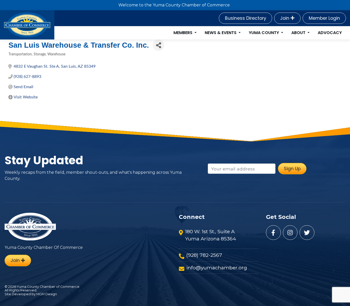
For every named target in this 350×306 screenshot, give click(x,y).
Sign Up (292, 169)
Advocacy (330, 33)
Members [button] (183, 33)
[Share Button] (158, 45)
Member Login (324, 18)
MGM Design (46, 294)
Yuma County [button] (264, 33)
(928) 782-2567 (204, 255)
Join (285, 18)
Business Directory (245, 18)
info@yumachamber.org (216, 267)
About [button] (298, 33)
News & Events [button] (221, 33)
